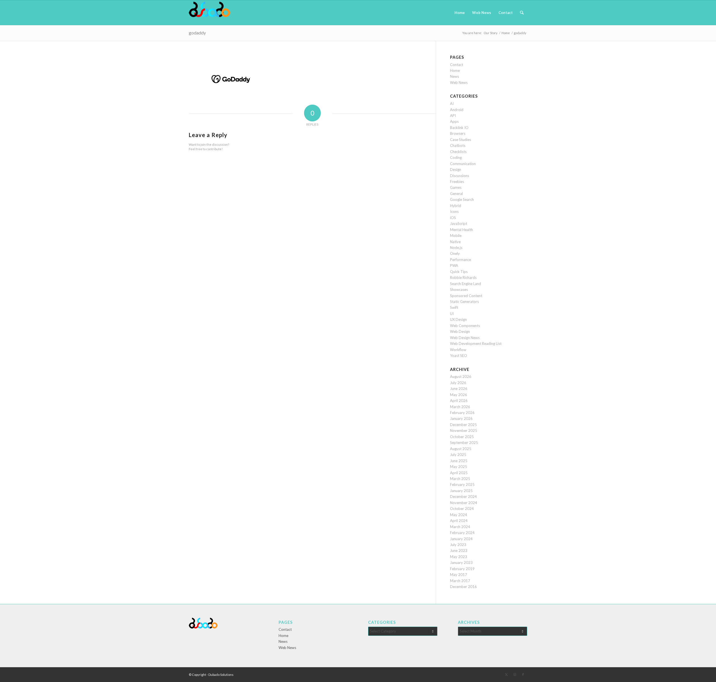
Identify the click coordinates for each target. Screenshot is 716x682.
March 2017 (460, 580)
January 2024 (461, 539)
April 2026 (459, 400)
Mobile (455, 235)
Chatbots (457, 145)
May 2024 (458, 514)
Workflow (458, 349)
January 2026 (461, 418)
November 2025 (463, 430)
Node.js (456, 247)
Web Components (465, 325)
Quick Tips (459, 271)
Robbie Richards (463, 277)
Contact (456, 64)
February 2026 (462, 412)
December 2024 (463, 496)
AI (452, 103)
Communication (463, 163)
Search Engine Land (465, 283)
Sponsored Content (466, 295)
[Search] (521, 12)
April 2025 (459, 473)
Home (455, 70)
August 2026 (460, 376)
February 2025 (462, 484)
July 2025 (458, 454)
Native (455, 241)
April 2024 (459, 520)
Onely (455, 253)
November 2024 (463, 502)
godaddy (197, 32)
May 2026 (458, 394)
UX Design (458, 319)
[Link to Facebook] (523, 674)
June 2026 (458, 388)
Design (455, 169)
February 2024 (462, 532)
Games (455, 187)
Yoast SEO (458, 355)
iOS (453, 217)
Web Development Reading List (475, 343)
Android (456, 109)
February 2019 (462, 568)
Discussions (459, 175)
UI (452, 313)
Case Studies (460, 139)
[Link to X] (506, 674)
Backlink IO (459, 127)
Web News (459, 82)
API (453, 115)
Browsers (457, 133)
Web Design (460, 331)
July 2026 (458, 382)
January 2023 (461, 562)
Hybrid (455, 205)
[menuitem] (459, 12)
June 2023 (458, 550)
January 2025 (461, 490)
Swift (454, 307)
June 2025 (458, 460)
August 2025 (460, 448)
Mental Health (461, 229)
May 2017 (458, 574)
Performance (460, 259)
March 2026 (460, 407)
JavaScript (458, 223)
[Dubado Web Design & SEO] (209, 12)
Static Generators (464, 301)
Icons (454, 211)
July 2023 (458, 544)
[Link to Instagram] (514, 674)
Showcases (459, 289)
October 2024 (462, 508)
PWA (454, 265)
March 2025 (460, 478)
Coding (456, 157)
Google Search (462, 199)
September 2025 (464, 442)
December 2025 (463, 424)
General (456, 193)
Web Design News (465, 337)
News (454, 76)
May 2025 (458, 466)
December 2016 (463, 586)
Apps (454, 121)
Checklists (458, 151)
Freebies (457, 181)
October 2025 (462, 436)
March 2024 (460, 527)
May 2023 (458, 556)
